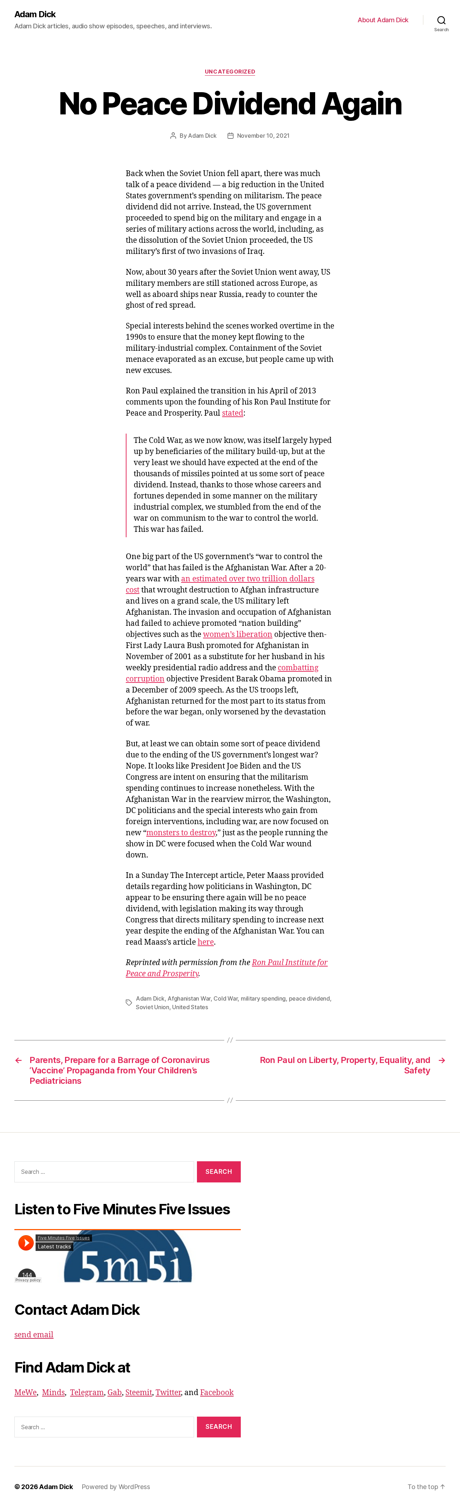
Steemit (138, 1393)
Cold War (225, 998)
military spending (263, 998)
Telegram (87, 1393)
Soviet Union (152, 1007)
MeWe (25, 1393)
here (206, 942)
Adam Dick (35, 14)
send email (34, 1335)
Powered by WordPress (116, 1487)
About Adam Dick (383, 20)
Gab (114, 1393)
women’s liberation (237, 634)
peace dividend (309, 998)
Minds (53, 1393)
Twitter (168, 1393)
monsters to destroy (181, 833)
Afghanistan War (189, 998)
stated (232, 413)
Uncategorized (230, 71)
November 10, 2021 (263, 135)
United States (190, 1007)
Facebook (217, 1393)
